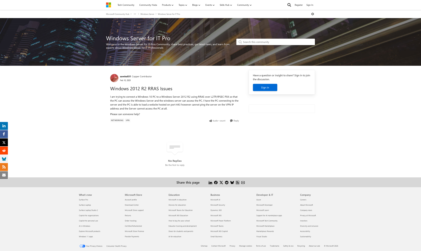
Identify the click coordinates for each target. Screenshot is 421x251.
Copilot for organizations (89, 215)
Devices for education (177, 205)
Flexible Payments (132, 236)
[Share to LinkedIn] (210, 182)
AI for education (175, 236)
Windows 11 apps (86, 236)
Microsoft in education (177, 199)
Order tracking (130, 220)
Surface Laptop (85, 205)
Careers (303, 199)
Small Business (216, 236)
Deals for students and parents (181, 231)
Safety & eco (288, 246)
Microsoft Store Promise (134, 231)
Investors (303, 220)
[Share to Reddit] (226, 182)
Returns (128, 215)
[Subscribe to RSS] (237, 182)
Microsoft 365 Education (178, 215)
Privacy (232, 246)
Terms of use (261, 246)
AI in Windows (84, 226)
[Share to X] (221, 182)
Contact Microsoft (218, 246)
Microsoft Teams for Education (181, 210)
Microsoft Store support (134, 210)
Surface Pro (83, 199)
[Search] (289, 5)
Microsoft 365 (216, 215)
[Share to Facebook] (216, 182)
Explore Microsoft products (89, 231)
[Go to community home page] (108, 4)
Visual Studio (261, 236)
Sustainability (305, 236)
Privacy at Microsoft (308, 215)
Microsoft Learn (262, 210)
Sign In (309, 4)
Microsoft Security (217, 205)
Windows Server (147, 14)
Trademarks (274, 246)
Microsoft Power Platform (220, 220)
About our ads (314, 246)
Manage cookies (245, 246)
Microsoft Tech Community (266, 220)
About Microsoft (306, 205)
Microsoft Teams (216, 226)
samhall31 (125, 76)
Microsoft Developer (264, 205)
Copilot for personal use (88, 220)
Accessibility (305, 231)
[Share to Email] (243, 182)
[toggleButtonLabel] (312, 14)
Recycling (301, 246)
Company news (306, 210)
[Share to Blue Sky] (232, 182)
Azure (258, 199)
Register (299, 4)
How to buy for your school (179, 220)
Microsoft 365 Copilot (219, 231)
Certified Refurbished (133, 226)
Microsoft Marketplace (265, 226)
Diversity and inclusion (309, 226)
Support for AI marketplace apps (269, 215)
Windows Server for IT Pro (169, 14)
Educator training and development (183, 226)
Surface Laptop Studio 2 (88, 210)
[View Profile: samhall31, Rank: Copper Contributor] (114, 78)
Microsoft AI (215, 199)
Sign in (265, 87)
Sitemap (204, 246)
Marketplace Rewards (265, 231)
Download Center (132, 205)
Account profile (131, 199)
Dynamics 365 (216, 210)
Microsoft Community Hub (117, 14)
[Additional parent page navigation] (135, 14)
